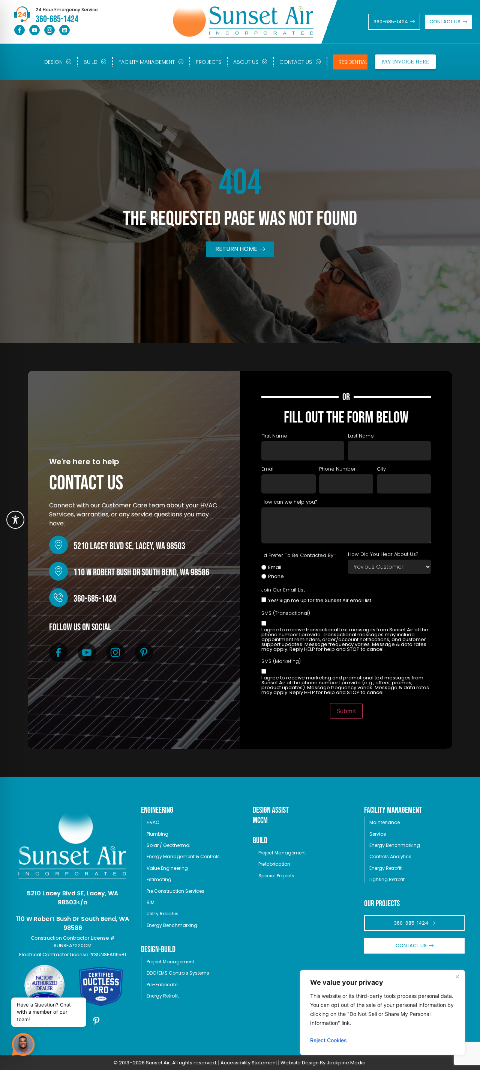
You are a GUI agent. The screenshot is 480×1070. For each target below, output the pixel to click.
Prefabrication (274, 864)
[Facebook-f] (19, 30)
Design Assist (271, 810)
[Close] (457, 976)
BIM (150, 902)
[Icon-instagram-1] (49, 30)
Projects (208, 62)
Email (274, 567)
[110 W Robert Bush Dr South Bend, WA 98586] (58, 571)
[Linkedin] (64, 30)
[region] (382, 1012)
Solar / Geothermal (168, 845)
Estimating (159, 879)
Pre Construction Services (175, 891)
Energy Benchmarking (172, 925)
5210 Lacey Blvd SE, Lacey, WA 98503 (129, 546)
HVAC (153, 822)
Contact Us (295, 62)
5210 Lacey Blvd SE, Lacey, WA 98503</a (72, 898)
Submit (346, 711)
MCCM (260, 820)
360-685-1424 (95, 599)
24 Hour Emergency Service (67, 9)
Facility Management (146, 62)
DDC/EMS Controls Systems (178, 973)
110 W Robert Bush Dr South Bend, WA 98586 (141, 572)
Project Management (170, 961)
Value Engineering (167, 868)
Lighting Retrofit (387, 879)
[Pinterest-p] (144, 652)
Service (377, 834)
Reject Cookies (328, 1040)
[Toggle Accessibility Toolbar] (15, 520)
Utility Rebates (162, 913)
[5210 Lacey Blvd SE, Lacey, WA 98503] (58, 545)
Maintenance (384, 822)
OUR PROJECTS (382, 904)
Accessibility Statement (248, 1062)
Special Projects (276, 875)
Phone (276, 576)
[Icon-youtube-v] (34, 30)
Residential (353, 62)
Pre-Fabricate (162, 984)
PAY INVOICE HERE (405, 62)
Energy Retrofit (163, 996)
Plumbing (157, 834)
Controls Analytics (390, 856)
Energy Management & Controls (183, 856)
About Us (245, 62)
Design (53, 62)
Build (91, 62)
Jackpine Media (346, 1062)
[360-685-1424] (58, 597)
